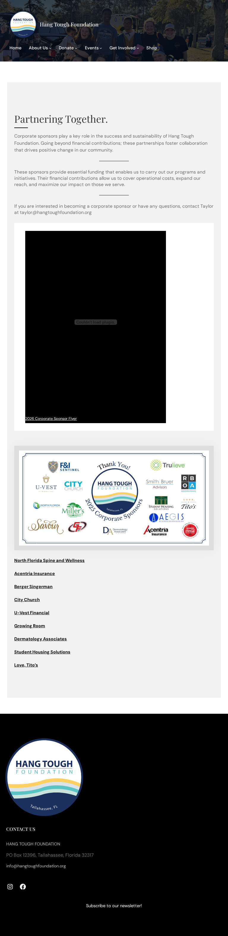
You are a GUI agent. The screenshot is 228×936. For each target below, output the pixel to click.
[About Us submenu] (50, 48)
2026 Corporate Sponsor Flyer (51, 418)
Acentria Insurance (34, 573)
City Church (27, 600)
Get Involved (122, 48)
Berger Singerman (33, 587)
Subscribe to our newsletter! (114, 906)
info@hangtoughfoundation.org (36, 866)
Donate (66, 48)
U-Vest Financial (31, 613)
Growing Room (29, 626)
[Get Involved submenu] (138, 48)
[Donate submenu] (76, 48)
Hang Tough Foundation (69, 24)
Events (92, 48)
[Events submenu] (100, 48)
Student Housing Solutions (42, 652)
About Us (38, 48)
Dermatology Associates (40, 639)
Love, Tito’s (26, 665)
